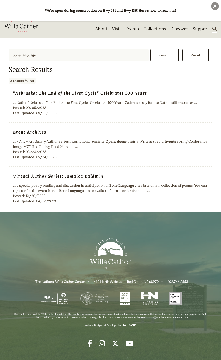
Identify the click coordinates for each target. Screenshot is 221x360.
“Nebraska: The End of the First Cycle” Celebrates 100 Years (80, 93)
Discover (179, 28)
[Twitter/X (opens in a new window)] (115, 343)
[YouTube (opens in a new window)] (129, 343)
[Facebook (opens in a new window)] (90, 343)
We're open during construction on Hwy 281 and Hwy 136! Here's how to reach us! (110, 10)
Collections (154, 28)
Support (201, 28)
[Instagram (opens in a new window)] (102, 343)
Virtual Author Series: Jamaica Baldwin (58, 176)
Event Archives (29, 132)
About (101, 28)
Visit (116, 28)
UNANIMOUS (129, 325)
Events (132, 28)
